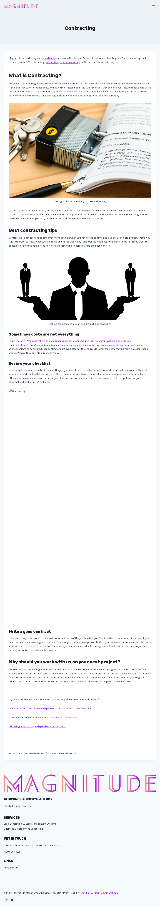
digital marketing (70, 62)
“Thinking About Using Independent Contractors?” (37, 726)
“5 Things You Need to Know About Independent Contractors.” (44, 717)
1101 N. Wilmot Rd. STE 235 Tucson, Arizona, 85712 (32, 845)
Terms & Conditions (106, 892)
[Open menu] (153, 6)
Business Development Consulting (23, 828)
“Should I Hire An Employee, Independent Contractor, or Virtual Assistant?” (51, 708)
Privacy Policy (85, 892)
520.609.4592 (12, 851)
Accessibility (11, 867)
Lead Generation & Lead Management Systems (30, 823)
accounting (52, 62)
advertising (48, 58)
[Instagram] (6, 899)
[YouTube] (12, 899)
